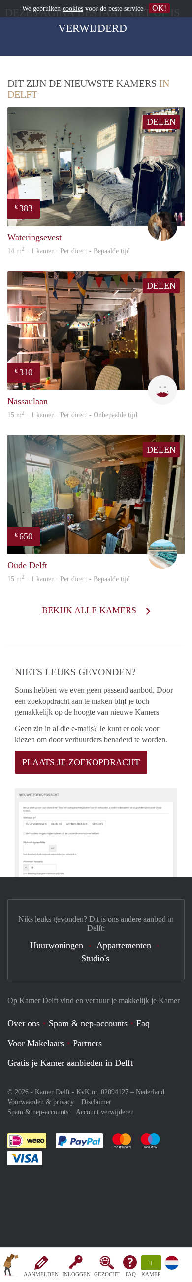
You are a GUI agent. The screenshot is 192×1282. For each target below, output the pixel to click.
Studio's (95, 958)
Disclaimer (96, 1102)
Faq (143, 1023)
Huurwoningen (56, 945)
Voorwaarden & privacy (40, 1102)
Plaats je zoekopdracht (81, 762)
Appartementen (123, 945)
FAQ (131, 1274)
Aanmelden (41, 1274)
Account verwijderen (105, 1112)
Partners (87, 1043)
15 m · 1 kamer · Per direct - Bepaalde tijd (68, 579)
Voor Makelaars (35, 1043)
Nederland (150, 1092)
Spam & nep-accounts (88, 1023)
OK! (159, 8)
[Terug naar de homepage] (10, 1266)
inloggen (76, 1274)
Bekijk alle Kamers (90, 610)
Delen (161, 122)
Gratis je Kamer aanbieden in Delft (70, 1063)
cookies (73, 8)
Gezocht (107, 1274)
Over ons (23, 1023)
